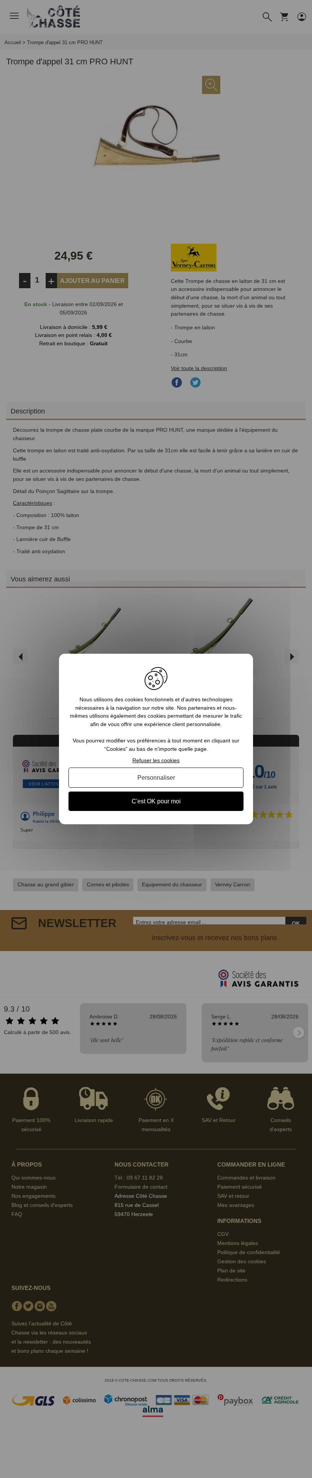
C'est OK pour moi (156, 801)
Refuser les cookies (156, 760)
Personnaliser (156, 777)
